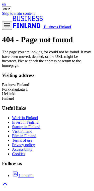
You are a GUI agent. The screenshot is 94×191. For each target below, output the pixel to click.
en (4, 4)
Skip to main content (18, 13)
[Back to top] (5, 186)
